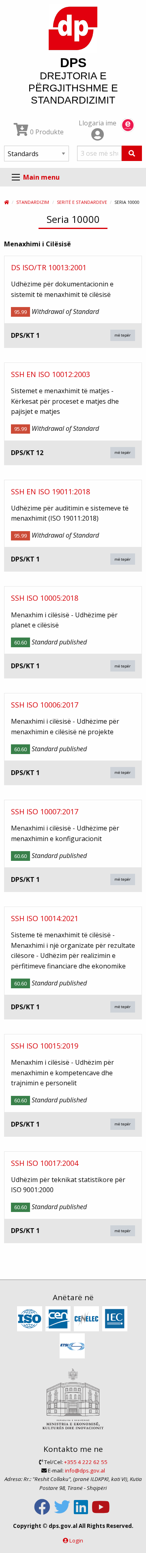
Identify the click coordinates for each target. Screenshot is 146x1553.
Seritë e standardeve (82, 202)
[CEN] (59, 1319)
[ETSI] (73, 1346)
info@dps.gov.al (85, 1470)
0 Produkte (46, 131)
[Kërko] (132, 153)
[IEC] (115, 1319)
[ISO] (30, 1319)
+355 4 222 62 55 (85, 1462)
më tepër (122, 335)
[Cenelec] (87, 1319)
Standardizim (32, 202)
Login (76, 1540)
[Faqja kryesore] (6, 202)
